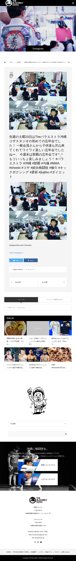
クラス (41, 552)
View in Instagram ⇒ (16, 253)
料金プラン (48, 552)
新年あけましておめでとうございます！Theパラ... (60, 341)
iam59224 (20, 269)
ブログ (57, 552)
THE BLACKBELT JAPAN (21, 552)
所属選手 (34, 552)
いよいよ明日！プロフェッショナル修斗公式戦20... (38, 341)
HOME (8, 552)
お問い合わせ (65, 552)
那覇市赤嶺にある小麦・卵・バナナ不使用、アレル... (15, 341)
